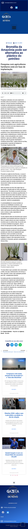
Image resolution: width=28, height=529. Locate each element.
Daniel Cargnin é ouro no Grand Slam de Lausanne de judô (14, 455)
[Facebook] (11, 7)
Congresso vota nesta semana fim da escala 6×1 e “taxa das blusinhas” (14, 375)
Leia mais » (14, 389)
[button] (14, 27)
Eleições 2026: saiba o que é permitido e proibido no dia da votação (14, 415)
